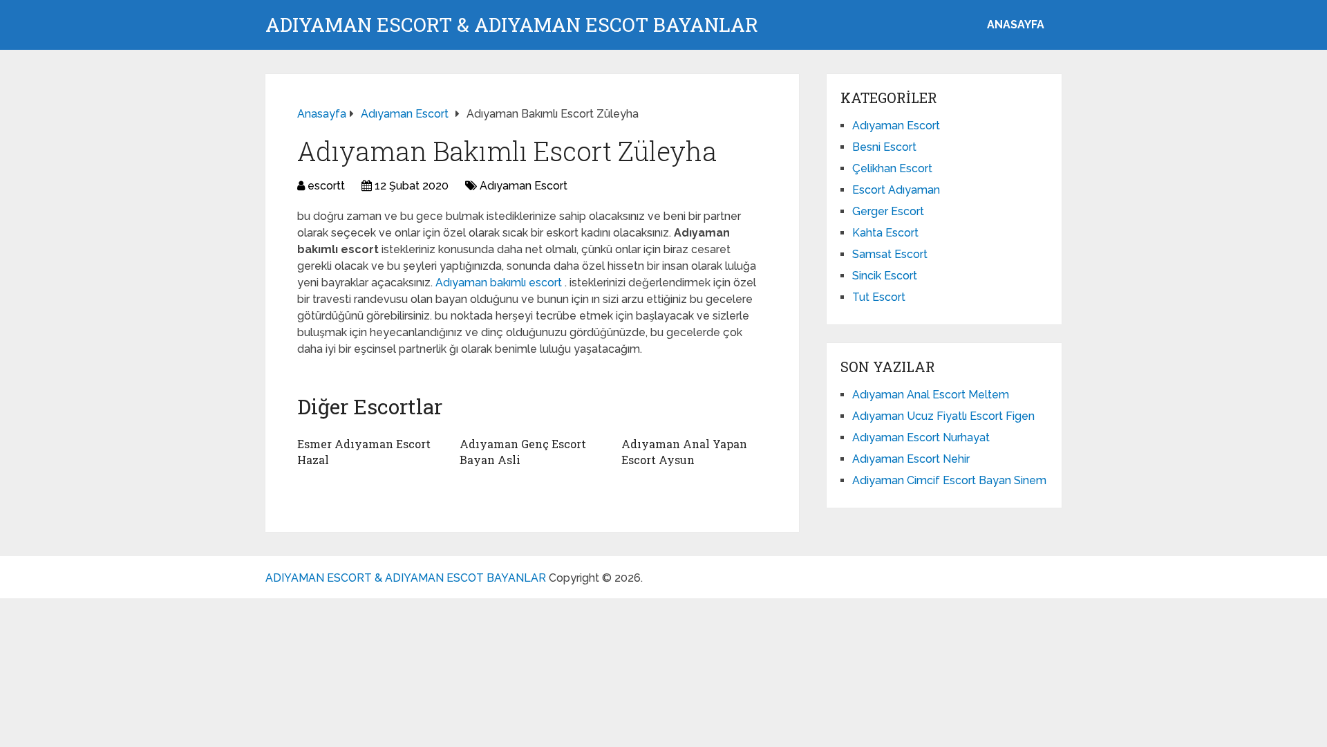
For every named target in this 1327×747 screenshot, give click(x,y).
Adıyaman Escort (523, 185)
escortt (326, 185)
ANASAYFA (1015, 24)
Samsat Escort (890, 254)
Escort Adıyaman (896, 189)
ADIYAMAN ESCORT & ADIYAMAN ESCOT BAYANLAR (511, 25)
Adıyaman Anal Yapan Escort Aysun (684, 451)
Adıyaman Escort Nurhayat (921, 437)
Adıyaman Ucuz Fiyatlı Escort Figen (943, 416)
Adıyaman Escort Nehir (911, 458)
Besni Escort (884, 147)
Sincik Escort (884, 275)
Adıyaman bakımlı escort (500, 282)
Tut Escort (878, 297)
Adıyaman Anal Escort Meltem (930, 394)
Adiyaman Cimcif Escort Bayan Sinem (949, 480)
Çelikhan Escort (892, 168)
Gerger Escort (888, 211)
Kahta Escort (885, 232)
